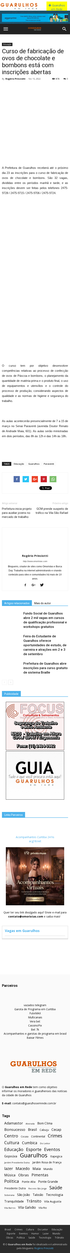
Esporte (33, 1149)
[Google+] (35, 585)
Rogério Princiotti (15, 78)
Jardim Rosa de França (46, 1162)
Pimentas (40, 1175)
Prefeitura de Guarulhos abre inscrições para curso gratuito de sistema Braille (45, 668)
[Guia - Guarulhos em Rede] (35, 798)
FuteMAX (35, 1013)
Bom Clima (44, 1123)
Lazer (46, 1233)
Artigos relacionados (17, 603)
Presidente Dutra (15, 1188)
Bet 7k (35, 1029)
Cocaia (24, 1136)
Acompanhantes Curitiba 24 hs (35, 837)
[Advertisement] (35, 118)
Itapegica (56, 1156)
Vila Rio (42, 1207)
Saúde (55, 1188)
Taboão (38, 1195)
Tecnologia (54, 1195)
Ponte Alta (28, 1181)
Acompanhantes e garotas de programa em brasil (35, 1033)
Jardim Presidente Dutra (17, 1162)
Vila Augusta (52, 1201)
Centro (11, 1136)
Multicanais (35, 1017)
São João (23, 1195)
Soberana (9, 1195)
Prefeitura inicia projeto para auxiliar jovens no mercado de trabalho (17, 513)
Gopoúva (10, 1156)
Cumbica (29, 1143)
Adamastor (13, 1123)
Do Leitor (45, 1143)
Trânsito (33, 1201)
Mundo (48, 1169)
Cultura (11, 1143)
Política (11, 1181)
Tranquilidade (14, 1201)
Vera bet (35, 1021)
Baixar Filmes (35, 1037)
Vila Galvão (27, 1207)
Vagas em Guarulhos (22, 930)
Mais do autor (42, 603)
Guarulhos (33, 463)
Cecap (56, 1130)
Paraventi (49, 463)
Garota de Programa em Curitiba (35, 1009)
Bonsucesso (14, 1130)
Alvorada (30, 1123)
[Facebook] (27, 585)
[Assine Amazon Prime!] (35, 18)
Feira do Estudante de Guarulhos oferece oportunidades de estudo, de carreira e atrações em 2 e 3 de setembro (44, 645)
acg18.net (35, 841)
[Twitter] (43, 585)
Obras (23, 1175)
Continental (38, 1136)
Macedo (23, 1168)
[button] (64, 29)
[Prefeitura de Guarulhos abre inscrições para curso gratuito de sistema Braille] (11, 668)
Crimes (55, 1136)
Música (10, 1175)
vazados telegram (35, 1005)
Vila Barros (9, 1207)
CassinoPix (35, 1025)
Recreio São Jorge (37, 1188)
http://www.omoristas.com (35, 561)
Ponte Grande (48, 1182)
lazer (8, 1168)
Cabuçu (44, 1130)
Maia (36, 1168)
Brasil (32, 1130)
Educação (7, 44)
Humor (35, 1233)
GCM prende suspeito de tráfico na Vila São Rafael (52, 511)
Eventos (52, 1149)
